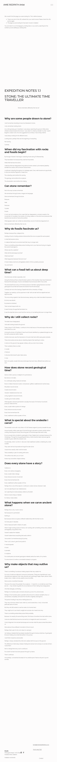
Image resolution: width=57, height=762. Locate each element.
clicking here (27, 26)
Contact (41, 758)
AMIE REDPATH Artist (14, 5)
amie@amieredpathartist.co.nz (41, 744)
